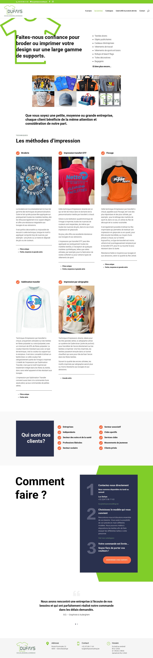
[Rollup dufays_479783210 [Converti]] (110, 106)
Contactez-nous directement (113, 485)
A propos (88, 11)
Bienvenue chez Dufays (117, 560)
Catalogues (109, 11)
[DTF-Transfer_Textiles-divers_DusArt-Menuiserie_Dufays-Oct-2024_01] (65, 90)
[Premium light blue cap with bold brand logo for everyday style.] (65, 106)
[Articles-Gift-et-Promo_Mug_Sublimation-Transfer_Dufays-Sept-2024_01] (43, 106)
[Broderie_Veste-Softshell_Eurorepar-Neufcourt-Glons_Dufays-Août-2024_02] (87, 90)
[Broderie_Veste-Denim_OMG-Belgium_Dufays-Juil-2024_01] (110, 90)
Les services (98, 11)
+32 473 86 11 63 (88, 646)
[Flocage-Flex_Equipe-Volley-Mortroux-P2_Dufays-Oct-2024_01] (43, 90)
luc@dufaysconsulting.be (108, 504)
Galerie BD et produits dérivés (126, 11)
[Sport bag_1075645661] (87, 106)
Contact (142, 11)
